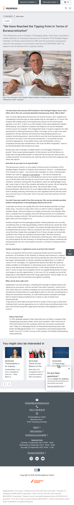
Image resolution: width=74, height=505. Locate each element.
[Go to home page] (19, 8)
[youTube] (43, 458)
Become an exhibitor (27, 2)
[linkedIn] (37, 458)
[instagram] (31, 458)
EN (66, 2)
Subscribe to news (49, 2)
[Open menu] (70, 8)
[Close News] (58, 366)
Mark (70, 252)
